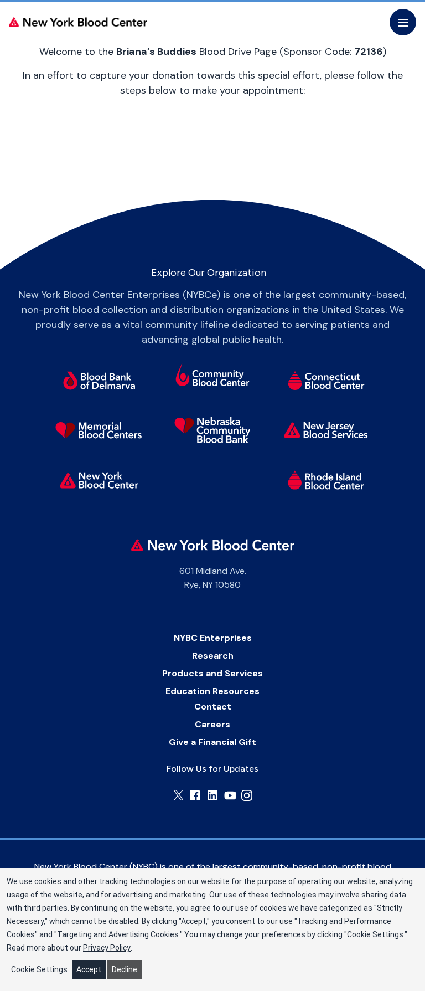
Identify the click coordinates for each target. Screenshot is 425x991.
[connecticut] (326, 380)
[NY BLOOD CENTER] (78, 22)
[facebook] (194, 795)
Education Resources (212, 691)
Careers (212, 724)
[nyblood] (99, 479)
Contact (212, 706)
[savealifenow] (213, 376)
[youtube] (230, 795)
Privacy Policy (107, 947)
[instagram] (246, 795)
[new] (326, 429)
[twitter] (178, 795)
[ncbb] (213, 429)
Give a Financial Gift (212, 742)
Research (213, 655)
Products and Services (212, 673)
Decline (124, 969)
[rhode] (326, 479)
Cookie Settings (39, 969)
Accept (88, 969)
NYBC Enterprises (213, 638)
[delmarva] (99, 380)
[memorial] (99, 429)
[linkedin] (212, 795)
